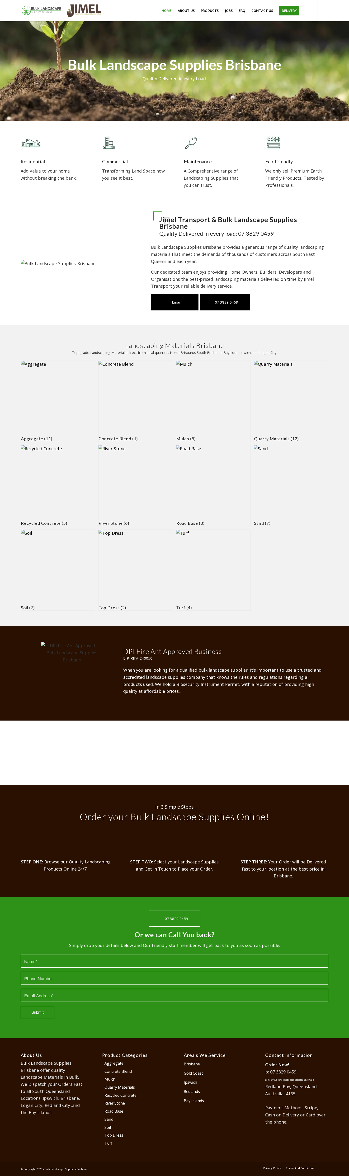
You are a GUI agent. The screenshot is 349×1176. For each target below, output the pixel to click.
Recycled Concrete (120, 1095)
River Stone (114, 1103)
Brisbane (192, 1064)
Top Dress (113, 1135)
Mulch (109, 1079)
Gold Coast (193, 1073)
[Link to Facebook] (324, 10)
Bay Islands (194, 1100)
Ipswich (190, 1082)
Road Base (113, 1111)
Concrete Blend (118, 1071)
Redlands (192, 1091)
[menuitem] (167, 10)
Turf (108, 1143)
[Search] (306, 10)
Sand (108, 1119)
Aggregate (113, 1063)
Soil (107, 1127)
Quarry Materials (119, 1087)
